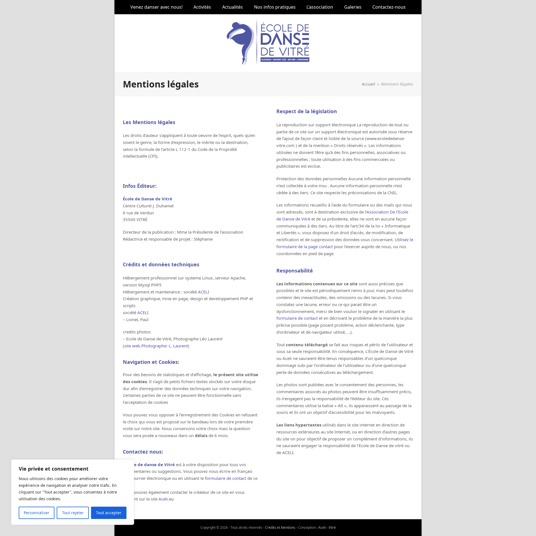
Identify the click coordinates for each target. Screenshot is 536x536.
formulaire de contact (225, 478)
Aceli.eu (166, 499)
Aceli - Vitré (327, 527)
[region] (72, 492)
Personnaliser (36, 512)
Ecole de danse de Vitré (150, 464)
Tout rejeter (73, 512)
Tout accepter (108, 512)
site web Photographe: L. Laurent (156, 345)
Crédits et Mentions (280, 527)
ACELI (203, 292)
